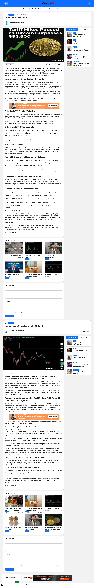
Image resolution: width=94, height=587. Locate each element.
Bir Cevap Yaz (10, 285)
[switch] (6, 3)
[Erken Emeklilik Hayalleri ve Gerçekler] (14, 270)
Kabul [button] (17, 582)
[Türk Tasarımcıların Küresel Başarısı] (78, 41)
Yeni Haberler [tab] (84, 29)
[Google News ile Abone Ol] (10, 64)
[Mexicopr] (47, 3)
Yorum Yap (83, 584)
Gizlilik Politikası (7, 582)
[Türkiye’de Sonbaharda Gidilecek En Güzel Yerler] (78, 34)
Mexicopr (11, 22)
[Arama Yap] (89, 3)
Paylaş (91, 584)
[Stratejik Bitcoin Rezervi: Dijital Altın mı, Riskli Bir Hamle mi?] (14, 504)
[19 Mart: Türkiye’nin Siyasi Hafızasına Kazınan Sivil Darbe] (78, 49)
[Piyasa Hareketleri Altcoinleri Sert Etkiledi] (33, 251)
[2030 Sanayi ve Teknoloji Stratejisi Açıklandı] (53, 251)
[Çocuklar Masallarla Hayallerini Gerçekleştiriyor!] (78, 63)
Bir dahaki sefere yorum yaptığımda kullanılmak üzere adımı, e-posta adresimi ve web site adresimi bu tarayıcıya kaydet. (33, 312)
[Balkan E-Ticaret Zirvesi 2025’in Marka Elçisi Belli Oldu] (78, 56)
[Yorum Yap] (46, 64)
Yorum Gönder (9, 316)
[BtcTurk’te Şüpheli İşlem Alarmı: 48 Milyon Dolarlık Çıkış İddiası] (53, 523)
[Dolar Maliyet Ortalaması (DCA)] (14, 251)
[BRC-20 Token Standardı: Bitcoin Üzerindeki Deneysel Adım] (33, 270)
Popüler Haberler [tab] (72, 29)
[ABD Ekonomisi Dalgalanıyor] (53, 270)
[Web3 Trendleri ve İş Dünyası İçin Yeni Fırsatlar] (14, 523)
